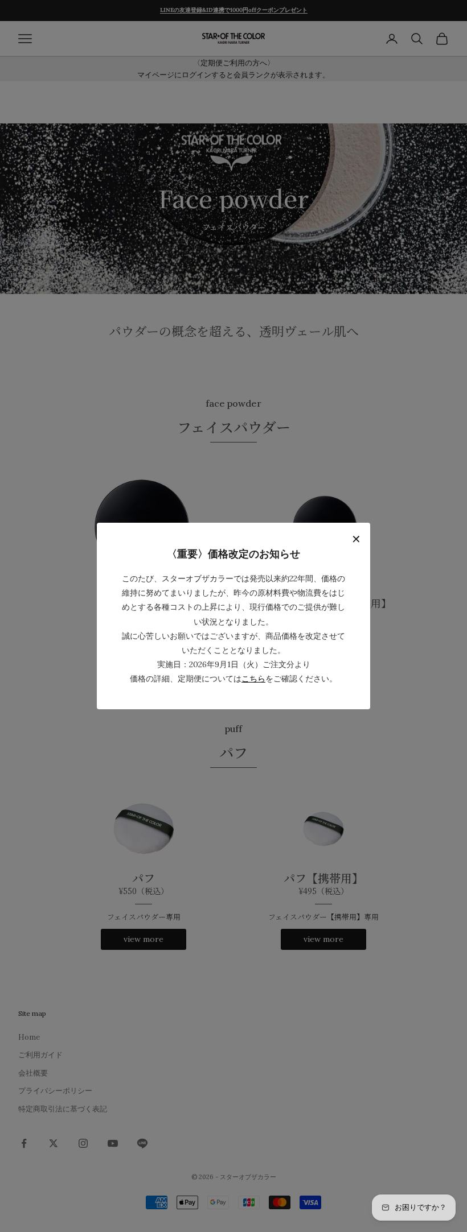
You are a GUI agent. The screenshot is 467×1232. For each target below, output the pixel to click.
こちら (253, 678)
